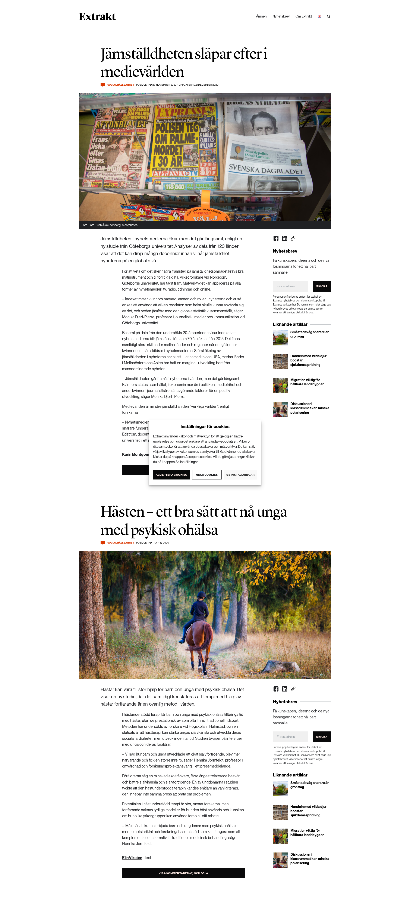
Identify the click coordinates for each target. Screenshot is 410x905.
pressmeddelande (215, 766)
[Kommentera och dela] (103, 85)
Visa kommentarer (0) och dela (183, 873)
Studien (201, 738)
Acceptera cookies (171, 474)
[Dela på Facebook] (276, 238)
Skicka (321, 286)
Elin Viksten (132, 857)
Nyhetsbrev (281, 16)
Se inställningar (240, 474)
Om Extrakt (304, 16)
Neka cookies (207, 474)
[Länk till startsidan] (97, 18)
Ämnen (261, 16)
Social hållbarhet (120, 84)
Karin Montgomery (138, 454)
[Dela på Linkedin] (284, 238)
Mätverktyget (194, 283)
